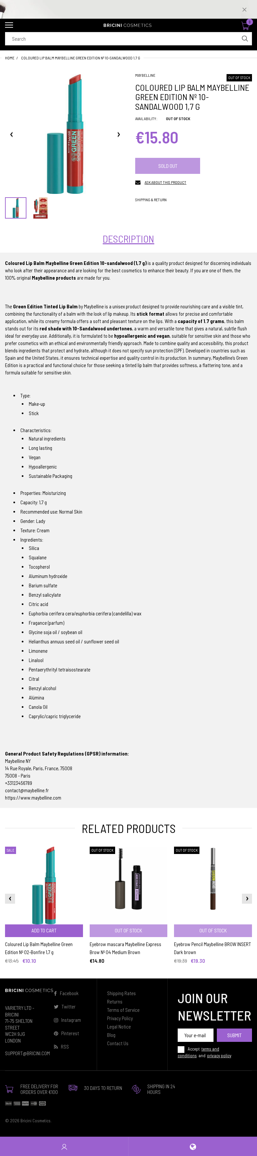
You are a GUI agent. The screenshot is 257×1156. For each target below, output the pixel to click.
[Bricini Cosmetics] (128, 25)
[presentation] (10, 899)
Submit (234, 1035)
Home (9, 57)
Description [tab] (128, 239)
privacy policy (219, 1055)
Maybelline (145, 75)
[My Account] (64, 1146)
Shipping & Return (151, 199)
